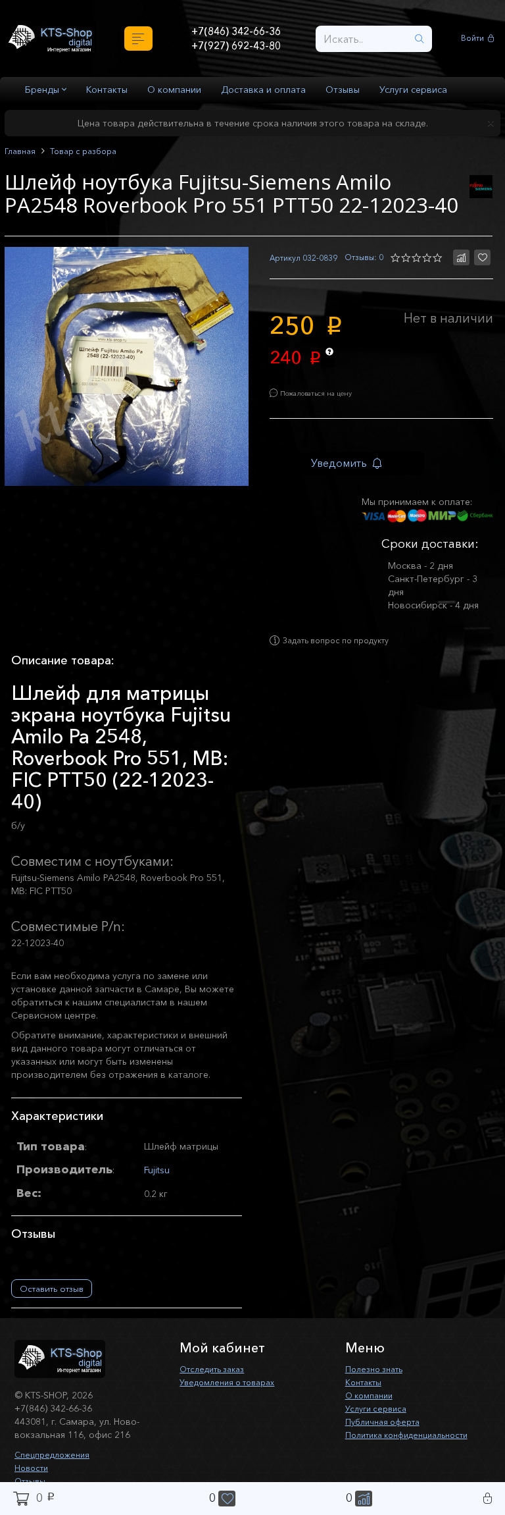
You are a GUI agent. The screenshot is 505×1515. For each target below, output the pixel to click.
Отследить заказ (217, 1381)
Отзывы (342, 89)
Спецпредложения (56, 1467)
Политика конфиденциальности (415, 1447)
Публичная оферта (387, 1434)
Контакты (107, 89)
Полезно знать (377, 1381)
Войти (474, 38)
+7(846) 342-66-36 (236, 30)
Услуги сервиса (413, 89)
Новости (33, 1480)
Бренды (43, 89)
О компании (174, 89)
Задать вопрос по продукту (347, 653)
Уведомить (349, 470)
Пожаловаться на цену (326, 398)
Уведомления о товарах (233, 1394)
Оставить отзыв (52, 1301)
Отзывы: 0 (361, 258)
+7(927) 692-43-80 (236, 47)
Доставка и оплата (263, 89)
